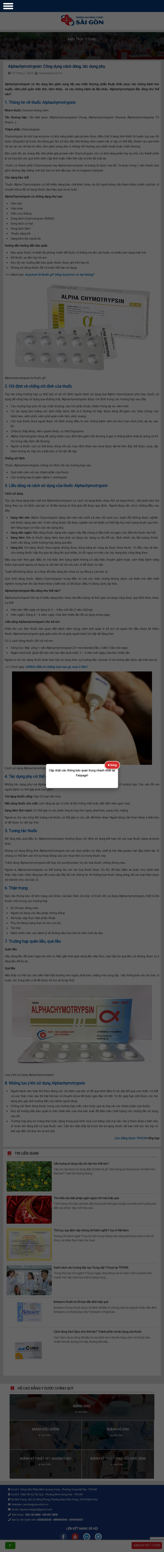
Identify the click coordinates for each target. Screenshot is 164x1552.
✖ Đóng (112, 765)
